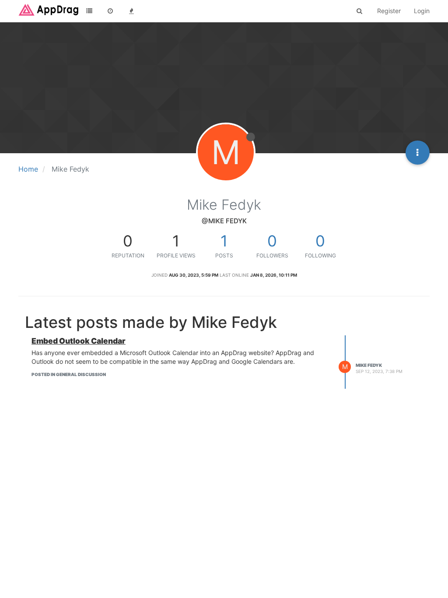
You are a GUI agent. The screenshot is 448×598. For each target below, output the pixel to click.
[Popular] (131, 11)
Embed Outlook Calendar (79, 340)
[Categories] (89, 11)
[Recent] (110, 11)
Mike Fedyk (369, 365)
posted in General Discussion (69, 374)
